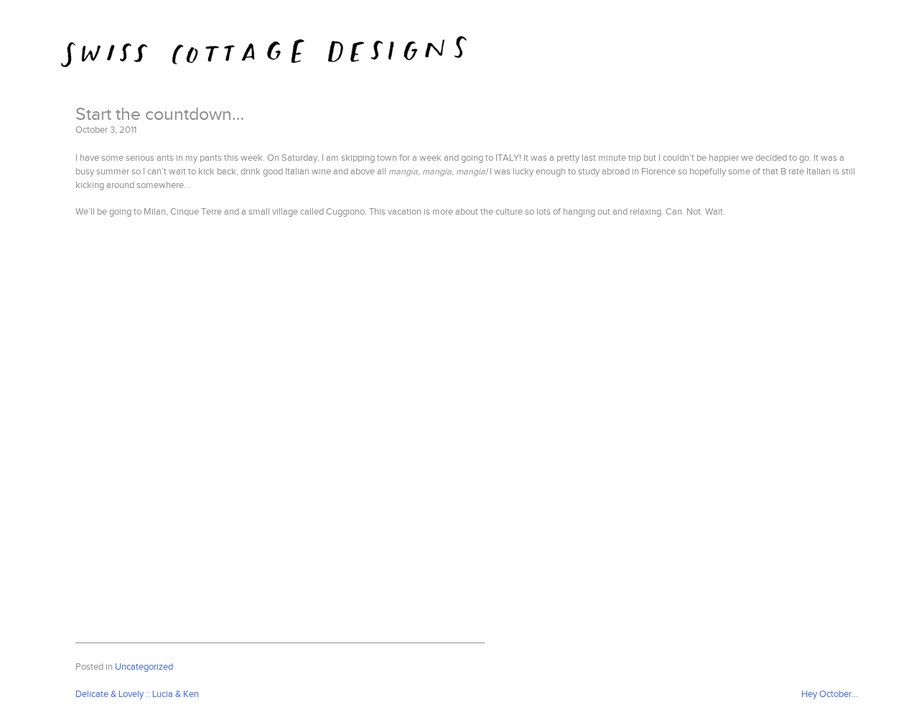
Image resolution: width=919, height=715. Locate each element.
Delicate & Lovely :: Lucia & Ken (137, 694)
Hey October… (829, 694)
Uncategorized (144, 667)
